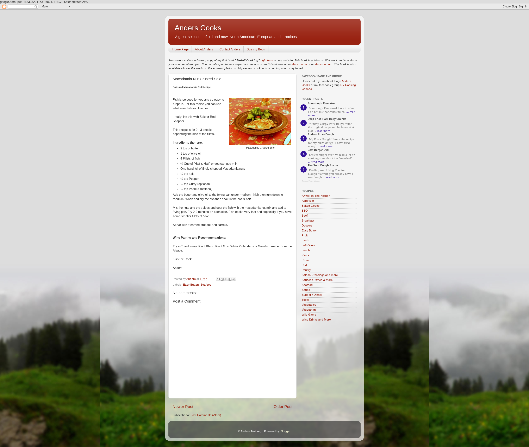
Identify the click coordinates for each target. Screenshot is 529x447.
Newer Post (183, 406)
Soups (306, 289)
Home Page (180, 49)
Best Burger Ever (318, 149)
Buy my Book (256, 49)
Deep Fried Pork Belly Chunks (327, 118)
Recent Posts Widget (311, 181)
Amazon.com (323, 64)
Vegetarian (309, 309)
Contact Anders (229, 49)
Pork (305, 265)
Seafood (205, 284)
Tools (305, 299)
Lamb (305, 240)
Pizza (305, 260)
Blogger (285, 431)
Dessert (307, 225)
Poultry (306, 270)
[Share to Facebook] (230, 279)
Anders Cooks (198, 28)
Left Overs (308, 245)
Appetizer (308, 200)
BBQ (305, 210)
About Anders (204, 49)
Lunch (306, 250)
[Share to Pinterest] (234, 279)
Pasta (305, 255)
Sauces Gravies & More (317, 279)
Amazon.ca (299, 64)
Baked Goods (310, 205)
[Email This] (218, 279)
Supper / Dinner (312, 294)
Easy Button (191, 284)
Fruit (305, 235)
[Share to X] (226, 279)
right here (267, 60)
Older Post (283, 406)
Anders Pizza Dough (321, 134)
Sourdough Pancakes (321, 103)
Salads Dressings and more (320, 275)
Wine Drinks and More (316, 319)
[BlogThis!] (222, 279)
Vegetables (309, 304)
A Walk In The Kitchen (316, 195)
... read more (322, 130)
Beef (305, 215)
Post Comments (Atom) (206, 415)
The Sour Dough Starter (323, 165)
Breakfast (308, 220)
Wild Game (309, 314)
